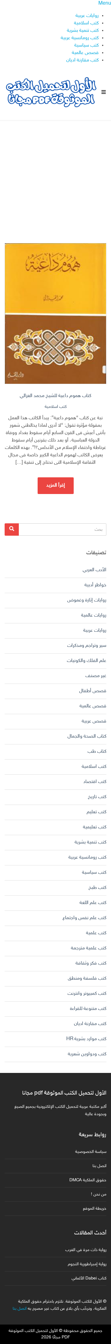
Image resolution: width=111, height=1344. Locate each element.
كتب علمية (96, 933)
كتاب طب (97, 752)
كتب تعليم (96, 812)
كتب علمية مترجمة (88, 948)
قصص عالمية (85, 53)
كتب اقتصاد (94, 782)
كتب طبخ (97, 888)
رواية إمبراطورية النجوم (87, 1264)
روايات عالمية (93, 615)
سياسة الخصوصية (90, 1151)
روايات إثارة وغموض (86, 600)
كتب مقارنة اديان (82, 60)
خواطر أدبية (95, 585)
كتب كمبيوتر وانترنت (87, 994)
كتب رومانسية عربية (80, 38)
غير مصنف (95, 676)
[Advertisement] (55, 176)
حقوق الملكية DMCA (87, 1180)
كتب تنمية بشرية (83, 31)
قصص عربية (94, 721)
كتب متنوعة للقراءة (88, 1009)
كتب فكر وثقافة (91, 963)
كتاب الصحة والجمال (87, 736)
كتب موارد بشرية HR (86, 1039)
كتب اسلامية (86, 23)
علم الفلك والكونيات (86, 661)
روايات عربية (87, 16)
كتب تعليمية (94, 827)
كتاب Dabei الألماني (89, 1278)
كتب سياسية (86, 45)
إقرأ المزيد (55, 485)
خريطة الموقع (94, 1208)
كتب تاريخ (97, 797)
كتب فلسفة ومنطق (87, 979)
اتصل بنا (99, 1166)
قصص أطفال (92, 691)
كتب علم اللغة (93, 903)
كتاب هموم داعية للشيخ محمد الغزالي (55, 396)
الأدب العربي (94, 570)
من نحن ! (98, 1194)
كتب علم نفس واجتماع (84, 918)
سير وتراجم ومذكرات (86, 646)
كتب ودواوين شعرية (87, 1054)
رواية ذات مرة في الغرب (85, 1250)
